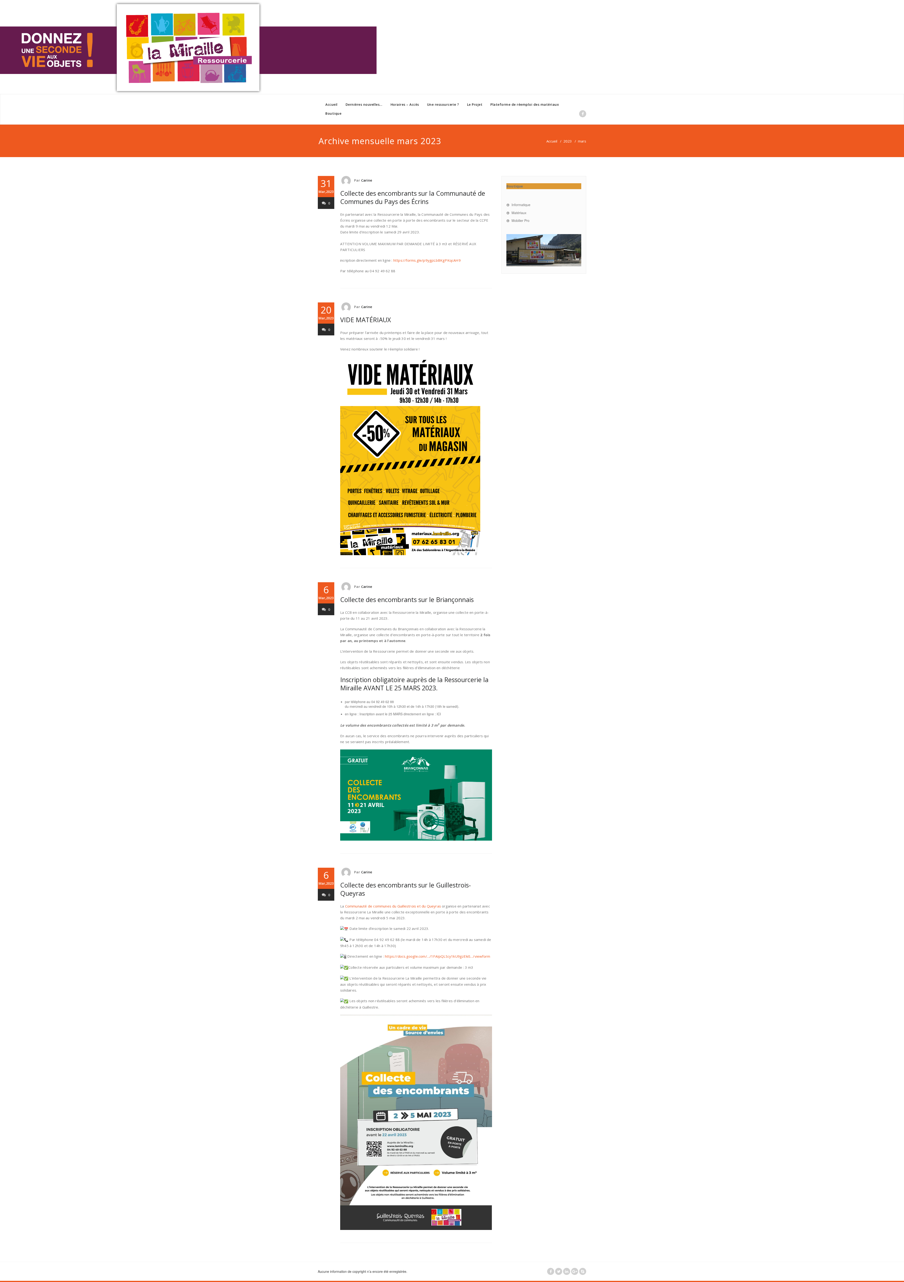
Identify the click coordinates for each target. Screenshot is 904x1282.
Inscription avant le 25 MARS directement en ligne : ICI (400, 714)
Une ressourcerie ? (443, 104)
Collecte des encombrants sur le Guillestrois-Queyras (405, 889)
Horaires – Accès (405, 104)
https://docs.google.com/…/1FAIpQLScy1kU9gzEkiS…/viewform (437, 956)
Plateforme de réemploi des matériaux (524, 104)
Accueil (331, 104)
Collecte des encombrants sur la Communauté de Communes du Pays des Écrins (412, 197)
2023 (567, 141)
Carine (366, 180)
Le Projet (475, 104)
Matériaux (519, 212)
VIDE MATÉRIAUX (365, 319)
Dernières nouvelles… (364, 104)
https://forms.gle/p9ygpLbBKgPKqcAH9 (427, 260)
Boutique (333, 113)
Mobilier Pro (520, 220)
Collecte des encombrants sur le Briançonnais (407, 599)
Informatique (521, 204)
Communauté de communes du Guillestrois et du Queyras (393, 906)
